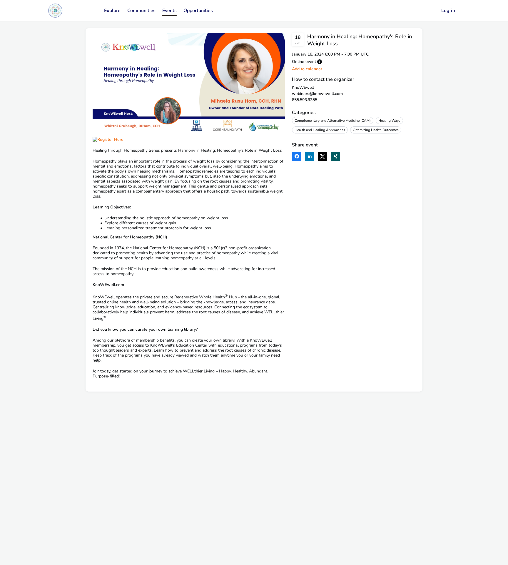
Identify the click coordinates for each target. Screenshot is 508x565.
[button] (319, 61)
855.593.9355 (304, 100)
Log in (448, 10)
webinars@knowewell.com (317, 93)
